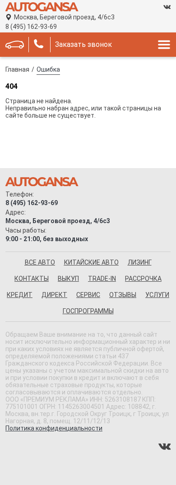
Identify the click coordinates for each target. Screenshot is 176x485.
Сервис (88, 294)
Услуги (157, 294)
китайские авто (91, 262)
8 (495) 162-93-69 (31, 26)
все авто (40, 262)
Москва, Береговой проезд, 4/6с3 (64, 17)
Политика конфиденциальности (53, 428)
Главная (17, 69)
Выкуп (68, 278)
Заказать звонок (83, 44)
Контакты (31, 278)
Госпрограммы (88, 311)
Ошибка (48, 69)
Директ (54, 294)
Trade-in (102, 278)
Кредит (19, 294)
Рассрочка (143, 278)
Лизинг (140, 262)
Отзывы (122, 294)
